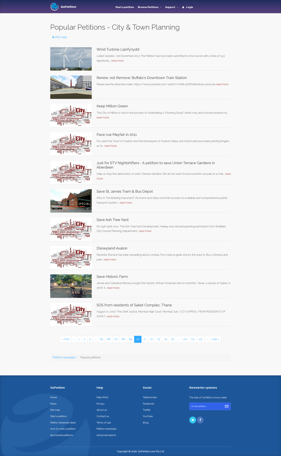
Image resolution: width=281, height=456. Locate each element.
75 (172, 339)
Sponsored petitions (61, 435)
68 (123, 339)
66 (108, 339)
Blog (145, 422)
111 (193, 339)
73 (158, 339)
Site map (55, 409)
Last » (215, 339)
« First (65, 339)
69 (130, 339)
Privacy (101, 403)
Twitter (146, 409)
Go (226, 406)
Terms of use (104, 422)
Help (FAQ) (102, 397)
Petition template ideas (63, 422)
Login (189, 7)
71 (144, 339)
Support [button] (170, 7)
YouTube (148, 416)
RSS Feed (60, 37)
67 (116, 339)
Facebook (148, 403)
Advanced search (106, 435)
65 (101, 339)
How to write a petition (63, 428)
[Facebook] (200, 420)
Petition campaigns (64, 357)
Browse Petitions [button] (148, 7)
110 (185, 339)
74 (165, 339)
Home (53, 397)
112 (200, 339)
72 (151, 339)
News (53, 403)
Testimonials (150, 397)
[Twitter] (192, 420)
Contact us (103, 416)
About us (102, 409)
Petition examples (106, 428)
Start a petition (124, 7)
